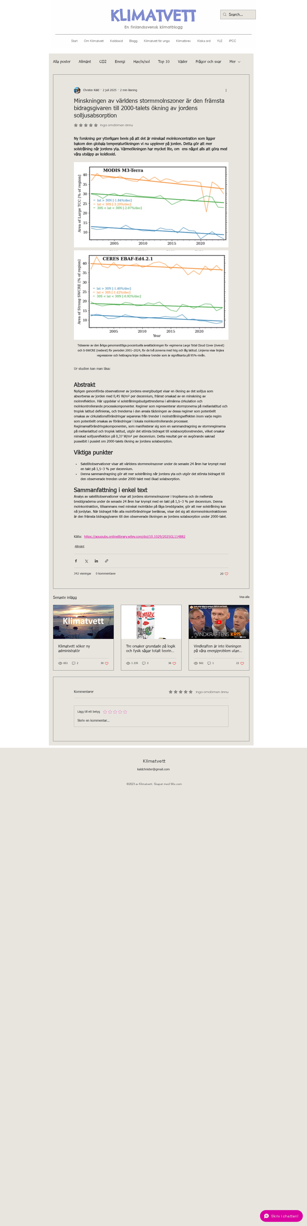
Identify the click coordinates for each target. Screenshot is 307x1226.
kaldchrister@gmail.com (153, 769)
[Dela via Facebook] (76, 561)
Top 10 (164, 62)
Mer (233, 62)
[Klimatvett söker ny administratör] (83, 622)
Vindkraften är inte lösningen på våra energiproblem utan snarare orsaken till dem (217, 649)
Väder (182, 62)
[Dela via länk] (107, 561)
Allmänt (85, 62)
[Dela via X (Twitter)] (86, 561)
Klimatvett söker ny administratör (74, 649)
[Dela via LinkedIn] (96, 561)
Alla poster (61, 62)
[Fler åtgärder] (225, 90)
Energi (120, 62)
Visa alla (244, 597)
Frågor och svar (208, 62)
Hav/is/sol (141, 62)
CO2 (103, 62)
